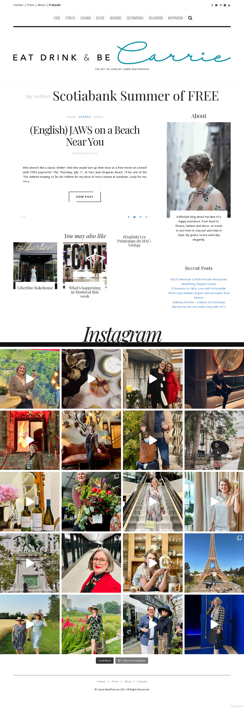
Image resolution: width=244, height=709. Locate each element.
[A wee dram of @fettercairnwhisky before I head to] (153, 440)
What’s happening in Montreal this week (85, 292)
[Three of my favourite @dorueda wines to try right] (30, 501)
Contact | (20, 5)
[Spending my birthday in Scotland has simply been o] (91, 440)
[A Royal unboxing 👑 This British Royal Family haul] (153, 563)
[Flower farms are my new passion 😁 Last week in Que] (30, 624)
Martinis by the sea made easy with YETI (199, 307)
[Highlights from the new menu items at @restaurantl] (91, 379)
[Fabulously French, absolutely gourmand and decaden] (153, 624)
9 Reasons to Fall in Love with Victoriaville (199, 288)
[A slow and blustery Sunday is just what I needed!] (30, 563)
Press (115, 681)
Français (142, 681)
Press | (32, 5)
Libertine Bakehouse (35, 287)
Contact (101, 681)
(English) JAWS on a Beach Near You (85, 135)
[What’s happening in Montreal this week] (85, 265)
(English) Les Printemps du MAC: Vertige (134, 241)
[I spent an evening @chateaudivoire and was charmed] (153, 501)
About (42, 5)
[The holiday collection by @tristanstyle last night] (153, 379)
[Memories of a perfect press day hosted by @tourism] (91, 624)
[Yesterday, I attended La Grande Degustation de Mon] (30, 379)
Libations (115, 17)
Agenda (85, 116)
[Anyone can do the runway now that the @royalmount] (91, 563)
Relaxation (156, 17)
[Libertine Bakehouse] (35, 265)
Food (57, 17)
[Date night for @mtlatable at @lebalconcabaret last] (30, 440)
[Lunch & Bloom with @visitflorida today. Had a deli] (91, 501)
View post (85, 197)
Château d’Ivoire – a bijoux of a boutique (199, 302)
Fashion (86, 17)
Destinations (135, 17)
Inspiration (175, 17)
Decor (100, 17)
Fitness (70, 17)
